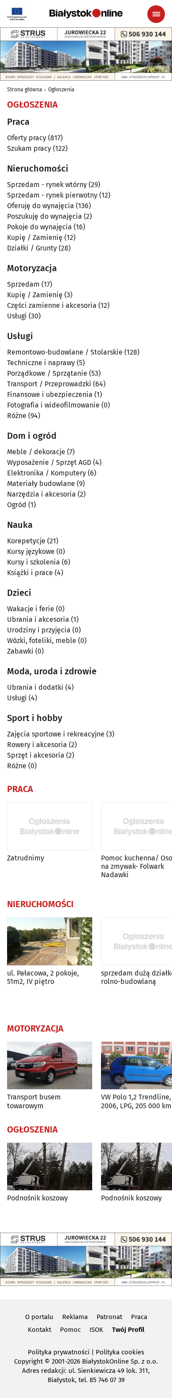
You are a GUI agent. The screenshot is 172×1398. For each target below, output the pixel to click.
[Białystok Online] (86, 14)
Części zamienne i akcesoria (52, 305)
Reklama (75, 1317)
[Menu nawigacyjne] (156, 14)
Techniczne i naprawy (41, 363)
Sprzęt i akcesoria (35, 755)
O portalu (39, 1317)
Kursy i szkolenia (33, 562)
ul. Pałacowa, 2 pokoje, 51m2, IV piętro (43, 977)
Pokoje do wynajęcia (39, 227)
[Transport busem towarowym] (49, 1066)
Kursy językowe (31, 551)
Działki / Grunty (32, 248)
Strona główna (24, 89)
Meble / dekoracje (36, 452)
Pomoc (70, 1330)
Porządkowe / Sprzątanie (47, 373)
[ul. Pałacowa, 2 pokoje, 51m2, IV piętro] (49, 941)
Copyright (28, 1361)
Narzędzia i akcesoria (41, 494)
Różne (16, 415)
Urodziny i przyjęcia (39, 630)
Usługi (17, 316)
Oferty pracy (26, 138)
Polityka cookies (120, 1352)
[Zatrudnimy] (49, 826)
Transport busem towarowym (34, 1101)
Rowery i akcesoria (37, 744)
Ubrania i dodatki (35, 687)
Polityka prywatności (59, 1352)
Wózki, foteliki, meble (41, 640)
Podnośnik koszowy (37, 1198)
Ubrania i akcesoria (38, 619)
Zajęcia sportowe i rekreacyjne (56, 734)
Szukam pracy (29, 148)
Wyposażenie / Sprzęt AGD (49, 462)
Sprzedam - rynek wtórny (47, 184)
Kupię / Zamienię (35, 237)
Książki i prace (30, 572)
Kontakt (39, 1330)
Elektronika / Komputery (46, 473)
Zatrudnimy (25, 858)
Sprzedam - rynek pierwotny (52, 195)
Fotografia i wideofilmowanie (53, 405)
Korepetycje (26, 541)
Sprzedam (23, 284)
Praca (139, 1317)
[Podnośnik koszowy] (49, 1167)
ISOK (96, 1330)
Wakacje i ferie (30, 609)
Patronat (109, 1317)
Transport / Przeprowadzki (49, 384)
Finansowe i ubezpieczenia (50, 394)
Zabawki (20, 651)
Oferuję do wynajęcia (40, 206)
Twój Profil (128, 1330)
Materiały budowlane (41, 483)
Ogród (16, 505)
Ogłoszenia (61, 89)
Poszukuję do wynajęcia (44, 216)
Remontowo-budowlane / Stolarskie (65, 352)
